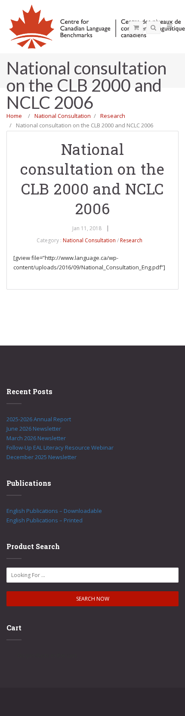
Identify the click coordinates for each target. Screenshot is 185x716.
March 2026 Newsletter (36, 438)
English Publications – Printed (44, 520)
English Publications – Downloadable (54, 511)
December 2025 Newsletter (41, 457)
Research (112, 116)
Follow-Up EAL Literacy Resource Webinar (60, 447)
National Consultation (62, 116)
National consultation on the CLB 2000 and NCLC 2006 (92, 178)
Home (14, 116)
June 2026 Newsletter (33, 428)
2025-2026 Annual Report (38, 419)
